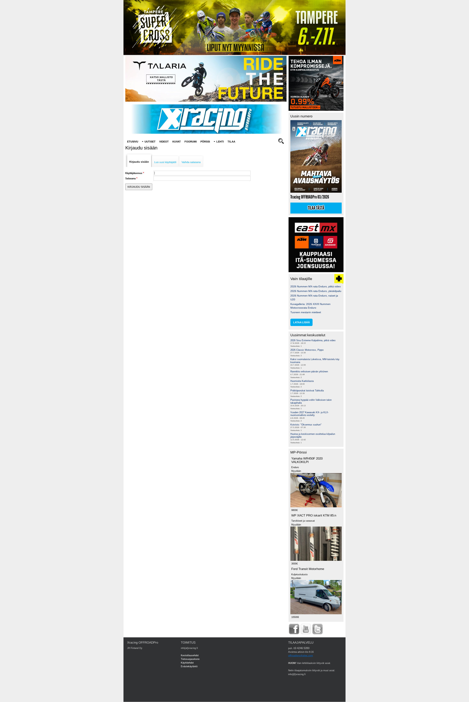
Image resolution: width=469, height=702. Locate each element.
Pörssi (205, 141)
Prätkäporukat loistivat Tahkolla (307, 390)
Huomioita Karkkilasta (302, 381)
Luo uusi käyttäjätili (165, 162)
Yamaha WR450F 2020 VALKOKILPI (307, 460)
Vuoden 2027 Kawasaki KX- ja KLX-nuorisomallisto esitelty (309, 414)
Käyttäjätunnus (133, 173)
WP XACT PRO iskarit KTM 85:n (313, 515)
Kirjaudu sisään (139, 161)
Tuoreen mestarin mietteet (305, 312)
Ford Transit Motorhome (307, 569)
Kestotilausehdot (190, 655)
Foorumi (190, 141)
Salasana (130, 178)
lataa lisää (301, 322)
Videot (164, 141)
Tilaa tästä (316, 208)
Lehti (220, 141)
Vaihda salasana (191, 162)
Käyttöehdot (187, 662)
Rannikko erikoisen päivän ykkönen (309, 371)
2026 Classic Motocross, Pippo (307, 350)
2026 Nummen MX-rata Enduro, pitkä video (315, 286)
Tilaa (231, 141)
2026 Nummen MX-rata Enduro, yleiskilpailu (315, 291)
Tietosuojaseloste (190, 659)
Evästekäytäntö (189, 666)
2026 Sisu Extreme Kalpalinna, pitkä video (312, 340)
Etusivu (132, 141)
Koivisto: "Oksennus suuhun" (306, 424)
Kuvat (176, 141)
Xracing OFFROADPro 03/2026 (309, 197)
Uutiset (150, 141)
